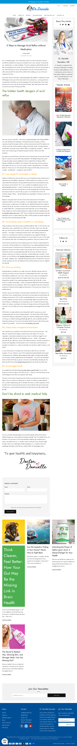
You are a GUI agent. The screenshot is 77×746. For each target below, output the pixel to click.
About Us (21, 15)
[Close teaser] (8, 737)
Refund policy (5, 725)
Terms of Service (6, 722)
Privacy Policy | (42, 738)
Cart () (65, 5)
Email (28, 487)
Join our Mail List (49, 15)
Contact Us (60, 15)
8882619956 (24, 715)
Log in (59, 5)
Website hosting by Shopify (58, 743)
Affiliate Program (6, 718)
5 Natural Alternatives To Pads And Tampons (63, 150)
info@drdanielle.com (26, 713)
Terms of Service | (35, 738)
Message (7, 494)
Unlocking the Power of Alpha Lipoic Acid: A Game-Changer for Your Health (62, 551)
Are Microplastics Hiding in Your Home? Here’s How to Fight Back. (37, 549)
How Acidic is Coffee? (63, 185)
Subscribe (56, 695)
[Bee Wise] (63, 289)
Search (72, 5)
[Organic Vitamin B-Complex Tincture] (63, 315)
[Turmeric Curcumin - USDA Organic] (63, 260)
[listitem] (38, 2)
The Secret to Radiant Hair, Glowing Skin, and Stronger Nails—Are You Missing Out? (12, 656)
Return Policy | (48, 738)
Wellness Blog (37, 15)
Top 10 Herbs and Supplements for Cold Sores (63, 220)
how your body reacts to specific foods (28, 370)
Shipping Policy (55, 738)
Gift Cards (5, 727)
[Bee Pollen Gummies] (63, 343)
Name (6, 487)
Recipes (28, 15)
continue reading (6, 620)
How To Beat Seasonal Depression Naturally (63, 116)
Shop (14, 15)
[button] (5, 741)
